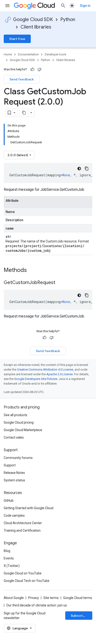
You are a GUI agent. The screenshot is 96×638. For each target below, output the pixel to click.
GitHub (9, 500)
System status (14, 480)
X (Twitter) (12, 566)
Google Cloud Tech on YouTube (26, 581)
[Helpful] (32, 69)
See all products (15, 415)
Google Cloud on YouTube (22, 573)
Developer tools (55, 54)
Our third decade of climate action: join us (36, 605)
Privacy (33, 598)
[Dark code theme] (79, 168)
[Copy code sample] (86, 168)
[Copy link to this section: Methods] (33, 270)
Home (8, 54)
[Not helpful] (39, 69)
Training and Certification (22, 530)
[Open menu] (7, 5)
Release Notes (14, 473)
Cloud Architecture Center (23, 523)
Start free (17, 39)
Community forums (18, 458)
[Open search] (63, 5)
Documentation (28, 54)
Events (9, 558)
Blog (7, 551)
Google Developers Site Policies (35, 379)
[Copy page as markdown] (24, 113)
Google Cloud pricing (19, 422)
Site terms (51, 598)
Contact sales (14, 437)
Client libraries (36, 27)
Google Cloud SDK (33, 19)
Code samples (14, 515)
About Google (14, 598)
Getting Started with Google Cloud (28, 508)
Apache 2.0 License (59, 374)
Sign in (85, 5)
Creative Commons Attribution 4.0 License (45, 369)
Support (10, 465)
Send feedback (22, 79)
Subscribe (79, 615)
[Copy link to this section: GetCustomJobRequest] (60, 283)
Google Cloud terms (77, 598)
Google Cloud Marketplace (23, 430)
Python (67, 19)
